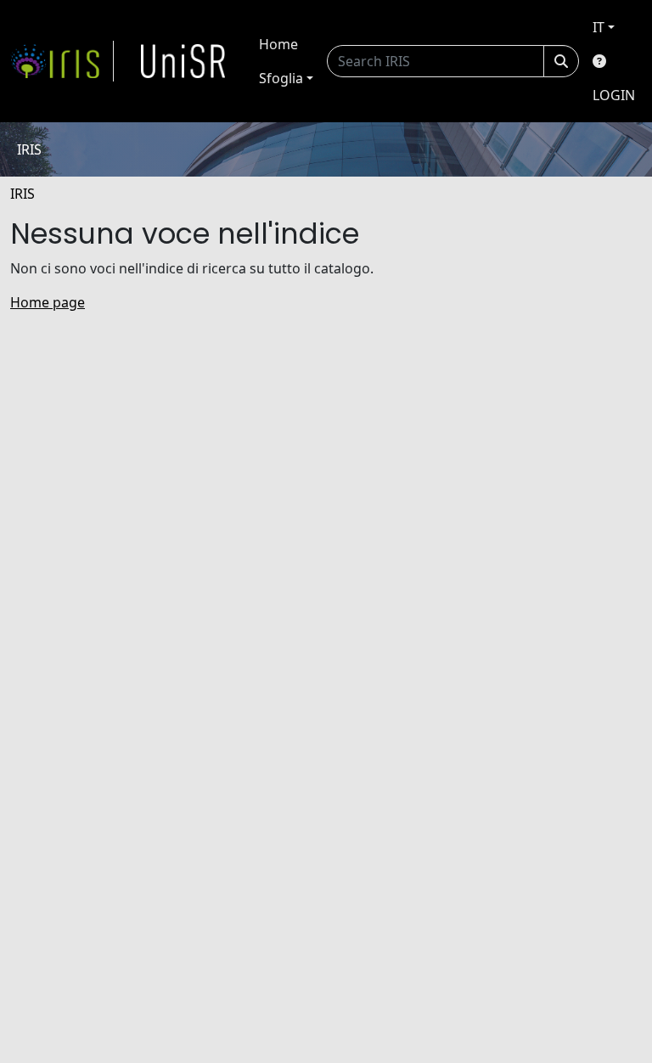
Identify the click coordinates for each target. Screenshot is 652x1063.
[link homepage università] (183, 61)
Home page (47, 302)
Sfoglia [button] (281, 78)
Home (278, 44)
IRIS (22, 193)
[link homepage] (62, 61)
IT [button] (598, 27)
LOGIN (614, 95)
